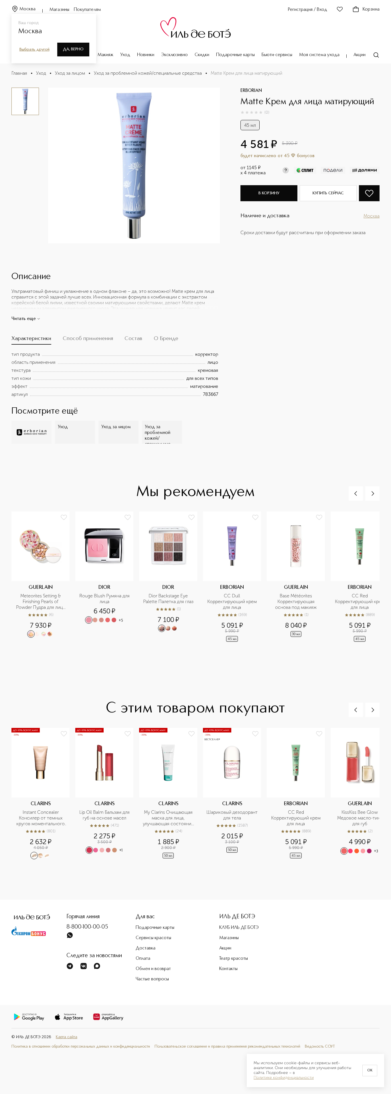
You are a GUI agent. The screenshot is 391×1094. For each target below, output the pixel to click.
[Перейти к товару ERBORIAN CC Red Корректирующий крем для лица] (299, 793)
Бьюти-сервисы (277, 55)
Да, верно (73, 49)
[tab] (31, 339)
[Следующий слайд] (372, 493)
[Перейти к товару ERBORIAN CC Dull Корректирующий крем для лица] (235, 577)
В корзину (268, 193)
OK (369, 1070)
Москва (27, 9)
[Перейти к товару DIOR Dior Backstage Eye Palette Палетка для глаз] (171, 577)
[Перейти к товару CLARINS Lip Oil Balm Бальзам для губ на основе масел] (107, 793)
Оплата (143, 958)
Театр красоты (233, 958)
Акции (360, 55)
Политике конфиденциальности (284, 1077)
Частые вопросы (152, 979)
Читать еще (23, 319)
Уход (125, 55)
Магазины (59, 9)
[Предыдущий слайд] (356, 493)
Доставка (145, 948)
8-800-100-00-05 (87, 927)
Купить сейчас (328, 193)
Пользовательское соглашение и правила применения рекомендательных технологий (227, 1046)
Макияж (105, 55)
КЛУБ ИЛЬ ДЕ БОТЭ (239, 927)
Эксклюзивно (174, 55)
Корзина (371, 9)
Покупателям (87, 9)
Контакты (228, 969)
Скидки (202, 55)
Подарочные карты (235, 55)
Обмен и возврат (153, 969)
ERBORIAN (251, 90)
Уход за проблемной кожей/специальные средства (148, 73)
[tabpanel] (114, 374)
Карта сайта (66, 1037)
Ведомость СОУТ (320, 1046)
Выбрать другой (34, 50)
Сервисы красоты (153, 938)
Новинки (145, 55)
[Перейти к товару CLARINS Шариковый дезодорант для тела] (235, 793)
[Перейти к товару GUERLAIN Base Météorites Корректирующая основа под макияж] (299, 577)
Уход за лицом (70, 73)
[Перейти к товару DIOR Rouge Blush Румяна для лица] (107, 577)
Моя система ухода (319, 55)
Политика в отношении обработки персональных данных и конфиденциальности (80, 1046)
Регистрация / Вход (307, 9)
